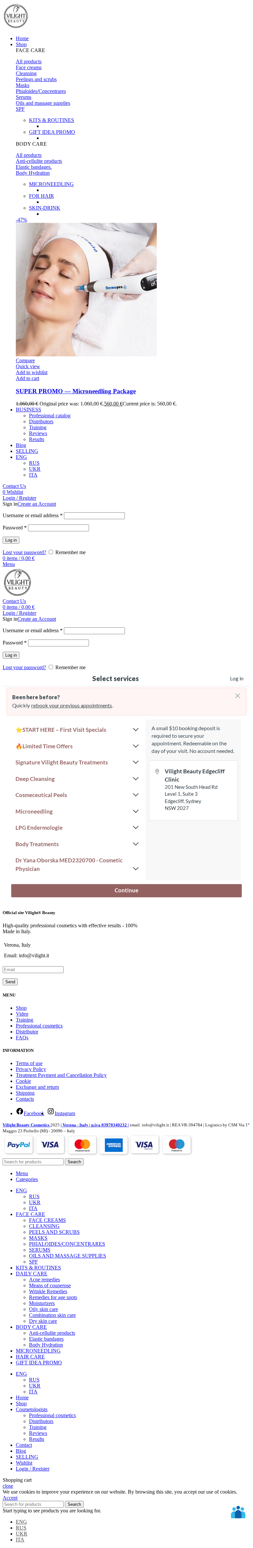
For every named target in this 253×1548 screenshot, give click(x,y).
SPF (20, 109)
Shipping (25, 1093)
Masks (22, 85)
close (8, 1486)
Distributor (27, 1031)
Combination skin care (52, 1315)
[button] (133, 50)
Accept (10, 1498)
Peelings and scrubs (36, 79)
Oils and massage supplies (43, 103)
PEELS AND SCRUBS (54, 1232)
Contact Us (14, 486)
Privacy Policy (31, 1069)
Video (22, 1014)
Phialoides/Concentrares (41, 91)
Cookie (23, 1081)
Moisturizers (42, 1303)
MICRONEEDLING (51, 184)
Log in (11, 540)
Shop (21, 1008)
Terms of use (29, 1063)
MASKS (38, 1238)
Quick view (28, 366)
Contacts (25, 1099)
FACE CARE (30, 50)
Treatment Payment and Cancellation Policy (61, 1075)
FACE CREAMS (47, 1220)
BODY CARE (31, 144)
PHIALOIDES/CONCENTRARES (67, 1244)
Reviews (38, 433)
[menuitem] (21, 457)
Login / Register (32, 1469)
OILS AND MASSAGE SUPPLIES (67, 1256)
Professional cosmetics (39, 1025)
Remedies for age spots (53, 1297)
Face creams (29, 67)
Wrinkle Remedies (48, 1291)
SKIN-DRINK (44, 208)
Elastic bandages (46, 1339)
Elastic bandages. (34, 167)
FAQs (22, 1037)
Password (15, 527)
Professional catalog (49, 415)
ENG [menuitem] (21, 1522)
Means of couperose (50, 1285)
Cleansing (26, 73)
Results (36, 439)
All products (29, 61)
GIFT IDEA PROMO (52, 132)
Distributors (41, 421)
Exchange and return (37, 1087)
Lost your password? (24, 552)
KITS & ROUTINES (51, 120)
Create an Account (36, 504)
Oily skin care (43, 1309)
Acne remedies (44, 1279)
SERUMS (39, 1250)
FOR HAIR (41, 196)
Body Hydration (33, 173)
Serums (23, 97)
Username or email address (33, 515)
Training (37, 427)
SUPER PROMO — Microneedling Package (76, 391)
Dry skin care (43, 1321)
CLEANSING (44, 1226)
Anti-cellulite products (39, 161)
